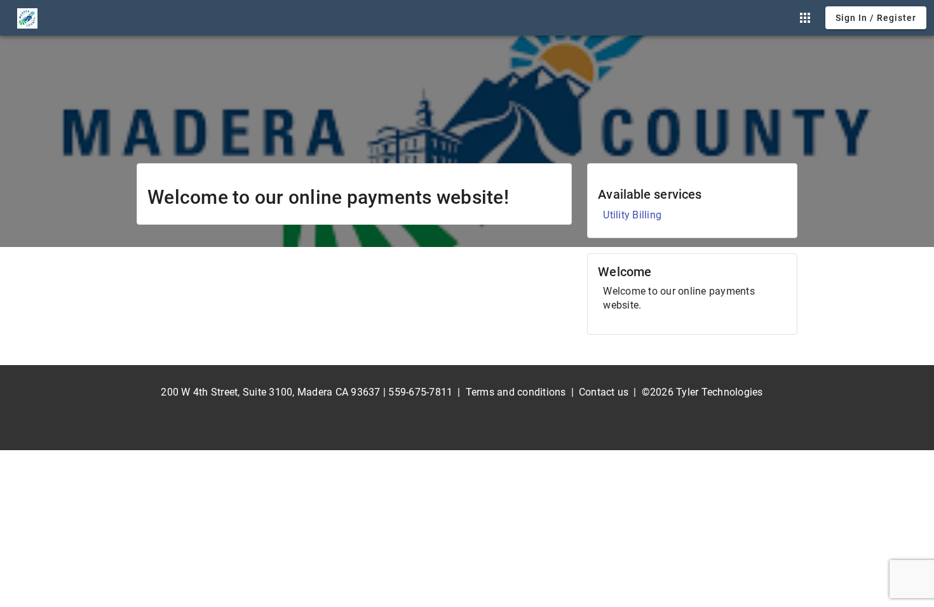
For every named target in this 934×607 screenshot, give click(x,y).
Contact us (604, 392)
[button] (805, 18)
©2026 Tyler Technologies (702, 392)
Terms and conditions (516, 392)
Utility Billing (632, 215)
